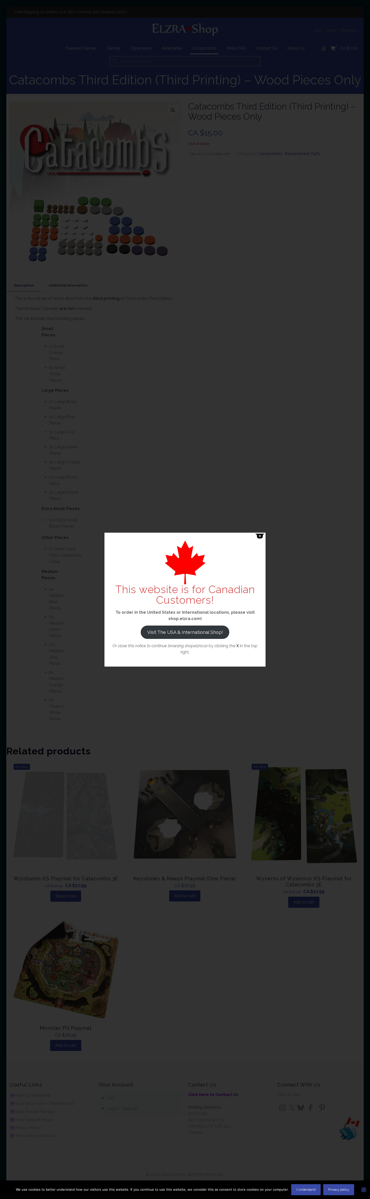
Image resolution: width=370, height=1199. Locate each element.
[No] (363, 1189)
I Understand (306, 1189)
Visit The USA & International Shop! (185, 632)
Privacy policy (338, 1189)
